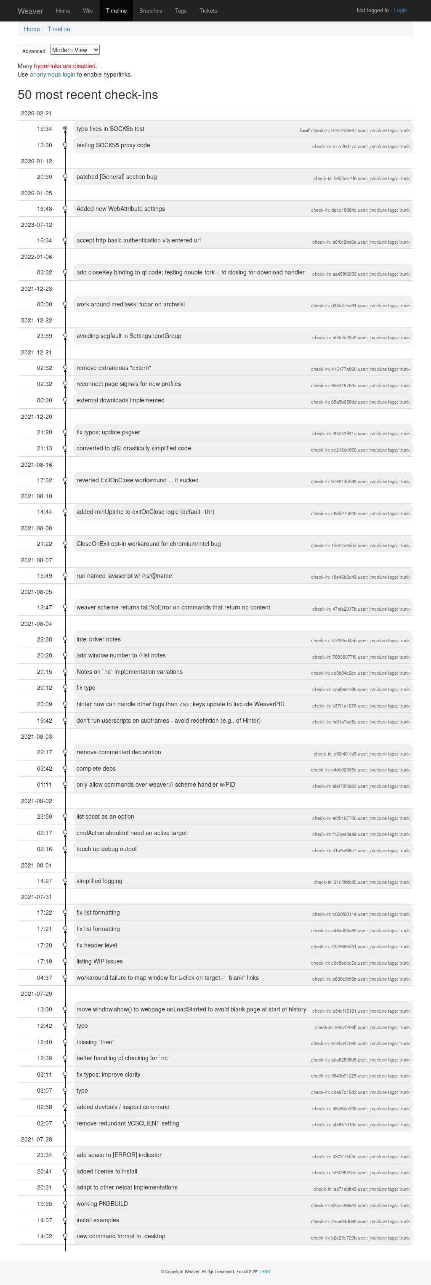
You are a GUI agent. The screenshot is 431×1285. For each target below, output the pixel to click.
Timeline (116, 10)
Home (63, 10)
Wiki (88, 10)
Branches (150, 10)
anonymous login (52, 74)
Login (400, 10)
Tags (181, 10)
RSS (265, 1271)
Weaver (30, 10)
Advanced (33, 50)
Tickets (209, 10)
